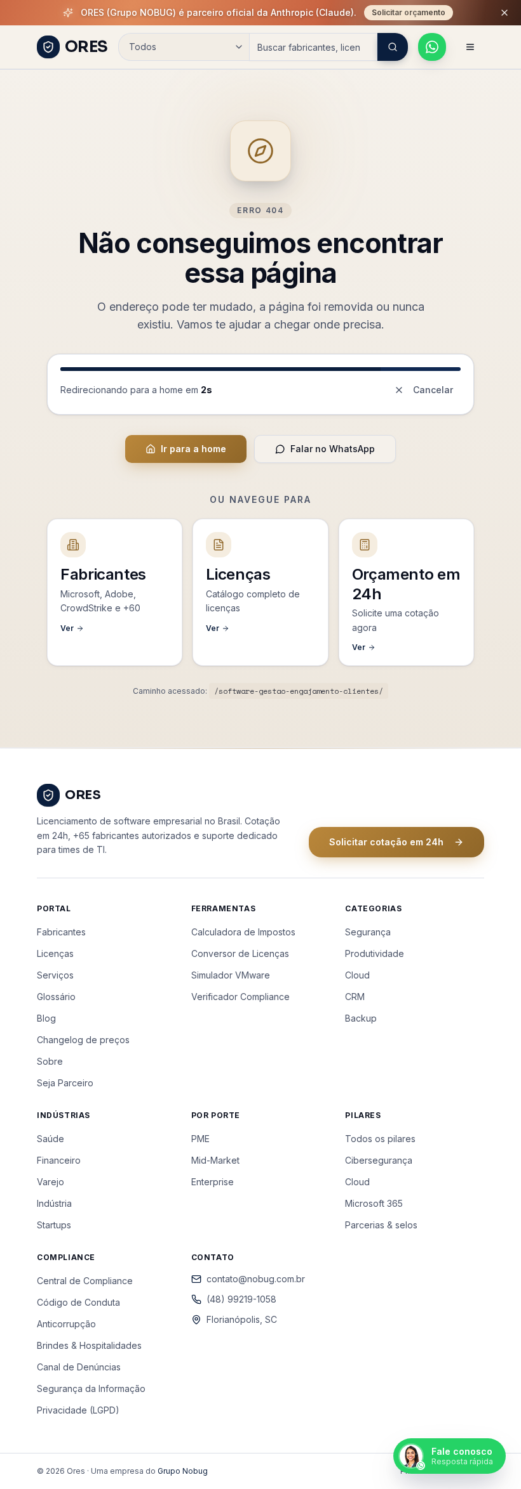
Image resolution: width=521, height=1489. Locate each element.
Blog (46, 1018)
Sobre (50, 1061)
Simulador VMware (230, 975)
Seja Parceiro (65, 1082)
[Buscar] (392, 47)
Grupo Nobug (183, 1471)
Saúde (50, 1138)
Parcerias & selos (381, 1224)
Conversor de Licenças (240, 953)
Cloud (357, 975)
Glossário (56, 996)
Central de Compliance (85, 1280)
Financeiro (59, 1160)
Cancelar (433, 389)
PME (200, 1138)
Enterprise (212, 1181)
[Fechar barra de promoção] (504, 12)
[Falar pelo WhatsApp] (432, 47)
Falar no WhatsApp (332, 448)
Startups (54, 1224)
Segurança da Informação (91, 1388)
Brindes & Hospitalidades (89, 1345)
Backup (361, 1018)
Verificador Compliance (240, 996)
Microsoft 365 (374, 1203)
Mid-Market (215, 1160)
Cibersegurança (378, 1160)
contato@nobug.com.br (255, 1278)
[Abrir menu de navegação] (470, 47)
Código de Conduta (78, 1302)
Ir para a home (193, 448)
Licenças (55, 953)
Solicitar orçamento (408, 12)
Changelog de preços (83, 1039)
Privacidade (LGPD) (78, 1410)
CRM (355, 996)
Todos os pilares (380, 1138)
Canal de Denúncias (79, 1367)
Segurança (368, 932)
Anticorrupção (66, 1323)
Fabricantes (61, 932)
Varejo (50, 1181)
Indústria (54, 1203)
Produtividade (374, 953)
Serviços (55, 975)
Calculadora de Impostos (243, 932)
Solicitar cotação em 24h (386, 841)
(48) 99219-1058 (241, 1299)
